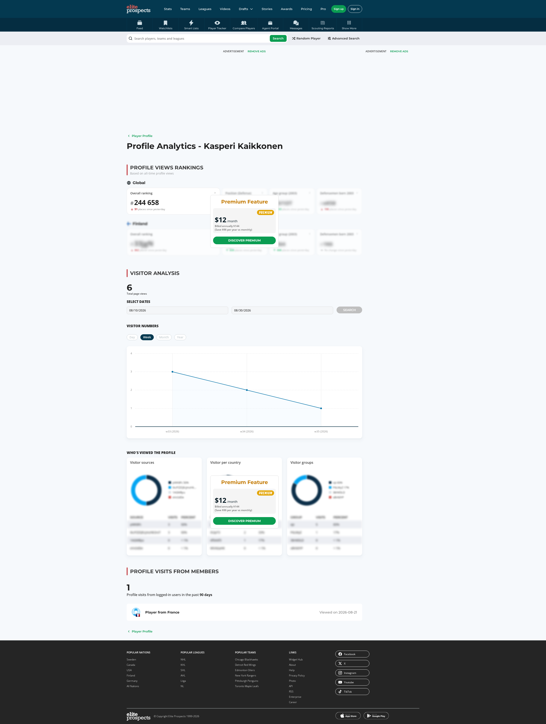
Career (293, 702)
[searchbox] (207, 38)
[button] (349, 25)
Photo (292, 681)
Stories (267, 9)
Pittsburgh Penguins (246, 681)
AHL (183, 675)
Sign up (339, 8)
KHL (183, 665)
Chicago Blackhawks (246, 659)
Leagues (205, 9)
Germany (132, 681)
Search (278, 38)
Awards (286, 9)
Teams (185, 9)
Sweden (131, 659)
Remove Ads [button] (399, 51)
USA (129, 670)
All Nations (133, 686)
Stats (168, 9)
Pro (323, 9)
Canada (131, 665)
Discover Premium (244, 240)
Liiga (183, 681)
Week (147, 337)
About (292, 665)
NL (182, 686)
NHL (183, 659)
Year (180, 337)
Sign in (355, 8)
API (291, 686)
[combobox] (207, 38)
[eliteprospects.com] (138, 9)
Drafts (243, 9)
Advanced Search (346, 38)
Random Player (308, 38)
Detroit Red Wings (245, 665)
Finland (131, 675)
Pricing (306, 9)
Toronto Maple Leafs (247, 686)
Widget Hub (296, 659)
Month (164, 337)
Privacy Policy (297, 675)
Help (292, 670)
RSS (291, 691)
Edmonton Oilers (245, 670)
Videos (225, 9)
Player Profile (142, 136)
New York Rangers (245, 675)
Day (132, 337)
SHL (183, 670)
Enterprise (295, 697)
